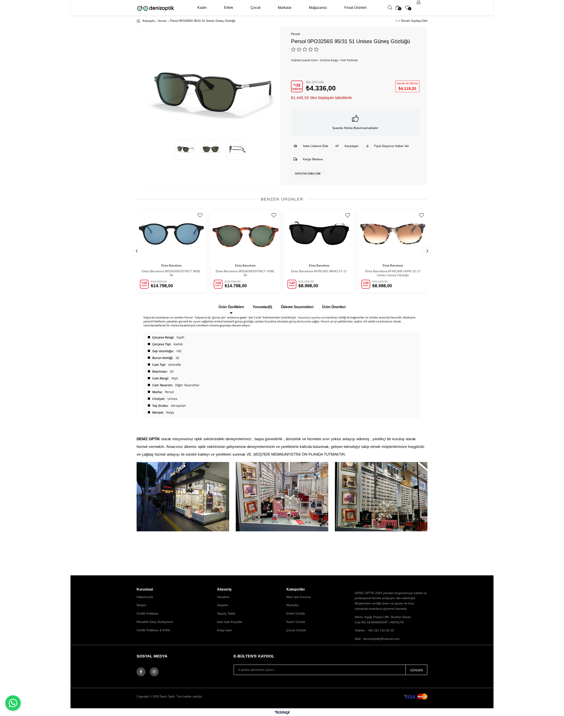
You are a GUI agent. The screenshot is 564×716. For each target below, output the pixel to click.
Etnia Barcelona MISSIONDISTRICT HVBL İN (245, 273)
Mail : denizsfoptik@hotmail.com (377, 639)
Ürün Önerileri (333, 307)
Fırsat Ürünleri (355, 7)
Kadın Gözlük (295, 622)
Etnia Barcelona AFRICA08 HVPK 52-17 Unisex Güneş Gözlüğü (393, 273)
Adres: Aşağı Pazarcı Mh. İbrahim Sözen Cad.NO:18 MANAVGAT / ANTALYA (383, 619)
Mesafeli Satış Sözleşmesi (155, 622)
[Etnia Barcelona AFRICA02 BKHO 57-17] (319, 234)
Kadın (202, 7)
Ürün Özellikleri (231, 307)
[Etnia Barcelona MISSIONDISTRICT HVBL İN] (245, 234)
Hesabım (223, 597)
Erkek (228, 7)
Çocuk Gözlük (296, 630)
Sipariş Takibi (226, 613)
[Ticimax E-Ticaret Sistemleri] (282, 712)
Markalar (284, 7)
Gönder (416, 670)
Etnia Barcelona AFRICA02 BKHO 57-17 (319, 271)
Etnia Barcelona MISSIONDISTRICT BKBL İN (171, 273)
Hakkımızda (145, 597)
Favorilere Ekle (200, 215)
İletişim (141, 605)
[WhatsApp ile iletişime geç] (13, 703)
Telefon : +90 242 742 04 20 (374, 630)
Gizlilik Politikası (148, 613)
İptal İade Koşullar (229, 622)
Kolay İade (224, 630)
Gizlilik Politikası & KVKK (153, 630)
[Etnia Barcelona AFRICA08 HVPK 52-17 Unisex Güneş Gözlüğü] (392, 234)
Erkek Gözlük (295, 613)
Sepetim (222, 605)
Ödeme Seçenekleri (297, 307)
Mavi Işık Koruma (298, 597)
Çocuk (255, 7)
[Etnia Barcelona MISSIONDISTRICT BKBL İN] (171, 234)
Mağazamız (318, 7)
